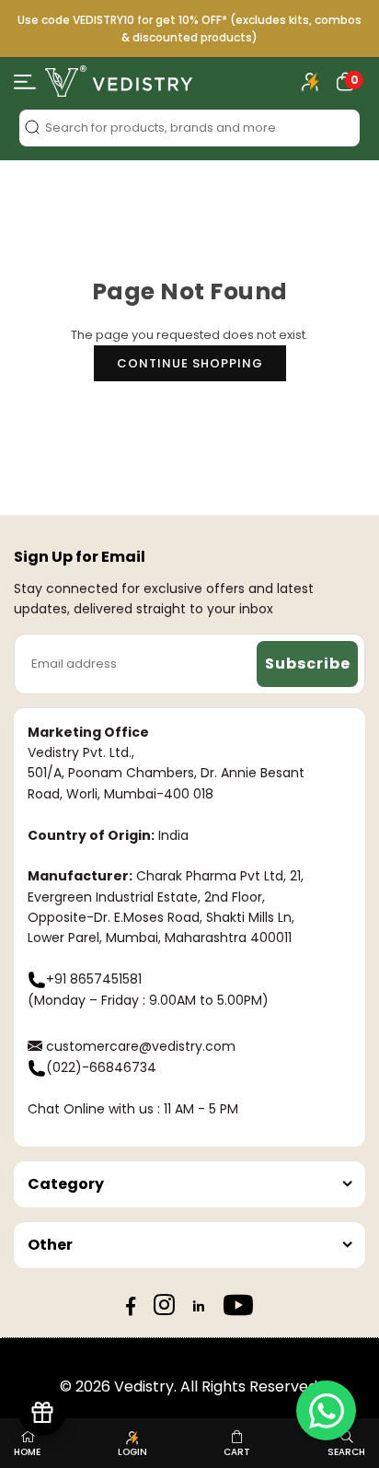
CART (237, 1452)
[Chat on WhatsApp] (326, 1410)
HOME (27, 1452)
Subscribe (307, 663)
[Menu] (25, 85)
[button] (346, 81)
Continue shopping (190, 363)
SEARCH (346, 1452)
